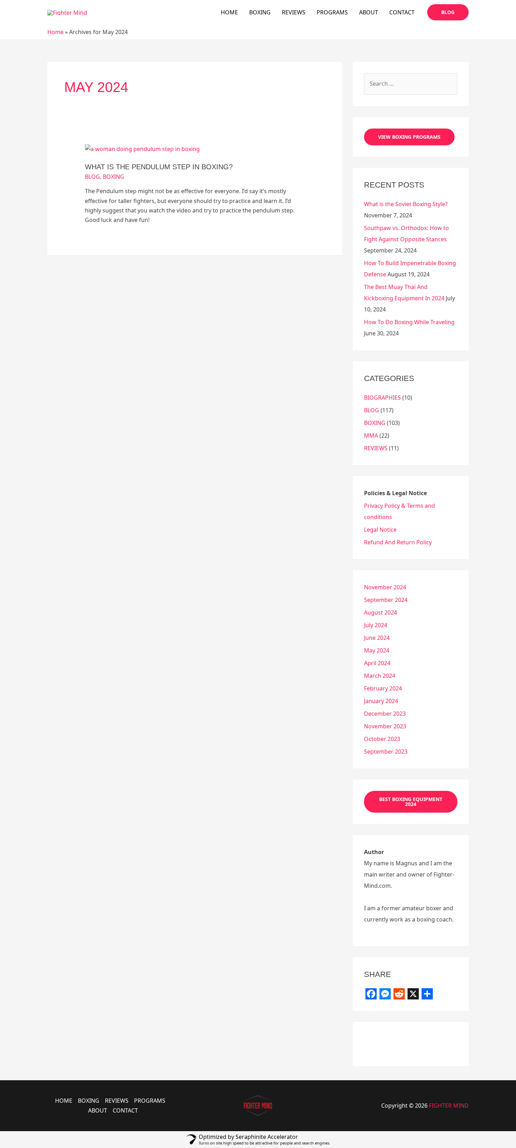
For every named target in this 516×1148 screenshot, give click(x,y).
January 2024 (381, 701)
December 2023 (385, 713)
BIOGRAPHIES (382, 397)
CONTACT (402, 12)
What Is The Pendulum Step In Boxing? (159, 167)
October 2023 (382, 739)
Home (55, 32)
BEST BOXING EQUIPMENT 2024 (410, 801)
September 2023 (386, 751)
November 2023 (385, 726)
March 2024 (379, 676)
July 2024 (375, 625)
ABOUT (368, 12)
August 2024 (380, 612)
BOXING (260, 12)
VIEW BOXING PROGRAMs (409, 136)
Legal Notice (380, 529)
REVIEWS (293, 12)
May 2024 (376, 650)
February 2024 (383, 688)
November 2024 (385, 587)
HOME (229, 12)
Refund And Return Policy (398, 542)
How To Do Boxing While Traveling (409, 322)
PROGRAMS (332, 12)
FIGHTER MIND (449, 1105)
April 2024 (377, 663)
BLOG (92, 177)
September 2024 (386, 600)
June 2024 (377, 638)
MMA (371, 435)
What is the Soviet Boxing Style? (406, 204)
